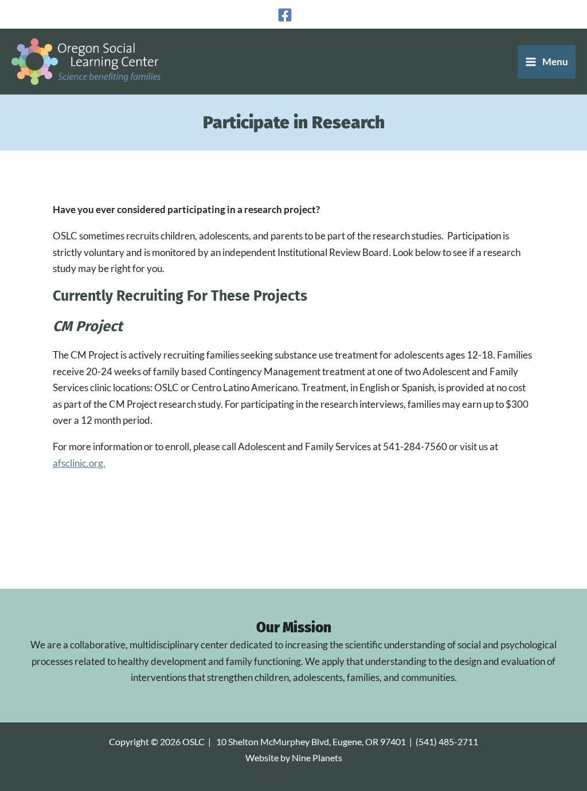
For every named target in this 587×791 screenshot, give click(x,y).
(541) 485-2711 (447, 742)
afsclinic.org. (79, 463)
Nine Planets (317, 758)
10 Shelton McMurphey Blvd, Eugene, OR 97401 (311, 742)
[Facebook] (284, 14)
